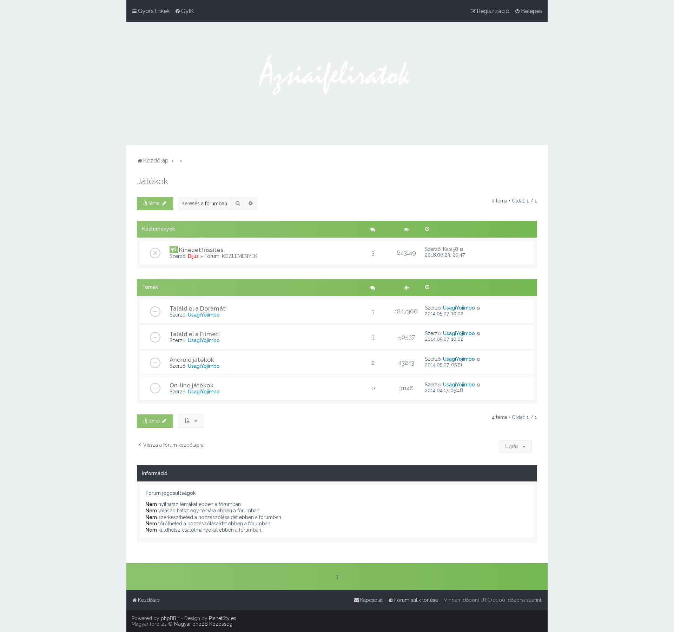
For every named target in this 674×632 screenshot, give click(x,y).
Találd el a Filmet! (195, 334)
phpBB (168, 618)
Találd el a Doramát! (198, 308)
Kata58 (450, 249)
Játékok (152, 181)
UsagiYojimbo (204, 315)
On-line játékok (191, 385)
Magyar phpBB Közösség (203, 624)
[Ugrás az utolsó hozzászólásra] (462, 249)
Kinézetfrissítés (201, 249)
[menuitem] (184, 11)
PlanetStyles (222, 618)
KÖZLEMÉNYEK (239, 256)
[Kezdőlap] (337, 83)
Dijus (193, 256)
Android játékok (192, 359)
